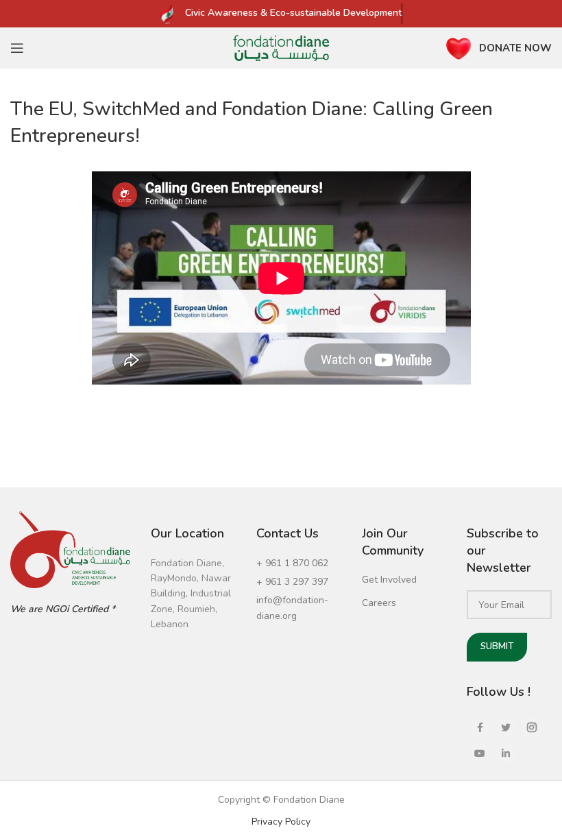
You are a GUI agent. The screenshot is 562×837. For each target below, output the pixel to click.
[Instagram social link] (532, 727)
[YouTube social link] (479, 753)
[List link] (298, 563)
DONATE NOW (515, 48)
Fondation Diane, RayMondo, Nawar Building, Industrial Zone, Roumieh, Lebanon (191, 594)
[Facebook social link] (479, 727)
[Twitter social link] (506, 727)
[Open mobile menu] (17, 48)
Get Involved (389, 579)
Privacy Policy (281, 821)
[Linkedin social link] (506, 753)
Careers (379, 602)
